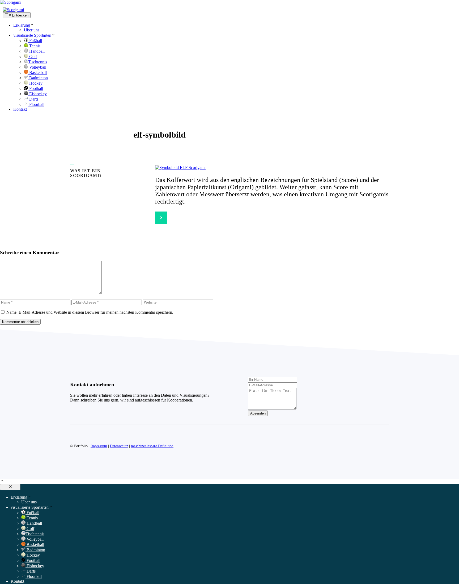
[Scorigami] (13, 9)
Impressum (99, 446)
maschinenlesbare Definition (152, 446)
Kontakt (20, 109)
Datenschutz (119, 446)
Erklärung (21, 25)
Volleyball (37, 67)
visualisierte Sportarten (32, 35)
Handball (36, 51)
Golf (32, 56)
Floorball (36, 104)
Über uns (31, 30)
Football (35, 88)
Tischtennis (37, 62)
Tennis (34, 46)
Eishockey (37, 94)
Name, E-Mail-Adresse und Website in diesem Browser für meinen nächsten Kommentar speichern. (89, 312)
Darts (33, 99)
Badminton (38, 78)
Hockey (35, 83)
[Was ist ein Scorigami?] (161, 218)
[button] (2, 481)
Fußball (35, 40)
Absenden (258, 413)
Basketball (37, 72)
